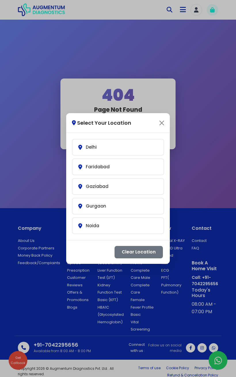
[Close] (161, 123)
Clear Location (139, 252)
